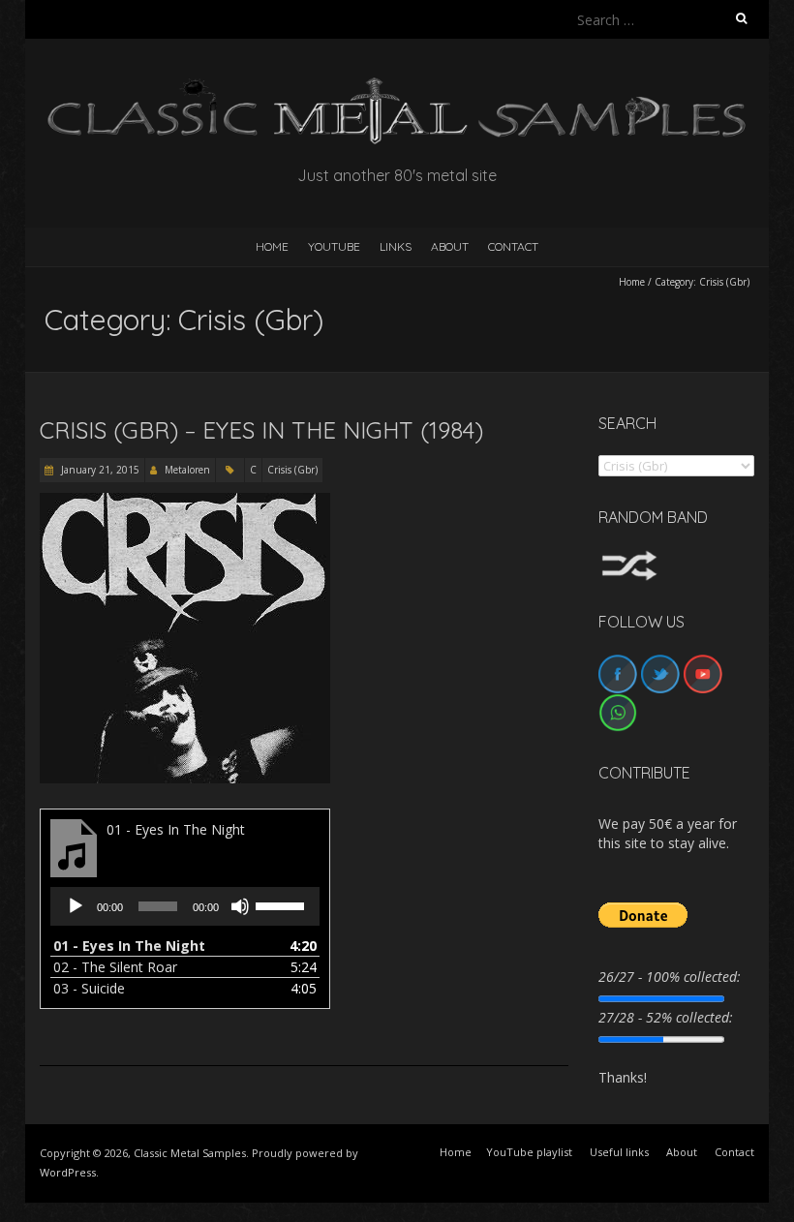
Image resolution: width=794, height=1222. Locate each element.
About (450, 246)
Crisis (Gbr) (292, 469)
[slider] (283, 904)
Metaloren (187, 469)
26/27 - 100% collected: (669, 976)
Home (632, 282)
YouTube (334, 246)
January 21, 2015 (98, 469)
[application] (185, 906)
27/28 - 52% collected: (665, 1017)
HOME (272, 246)
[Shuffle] (629, 559)
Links (396, 246)
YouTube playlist (529, 1152)
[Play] (75, 906)
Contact (513, 246)
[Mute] (240, 906)
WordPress (68, 1172)
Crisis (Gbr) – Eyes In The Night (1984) (261, 429)
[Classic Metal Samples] (397, 86)
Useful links (619, 1152)
